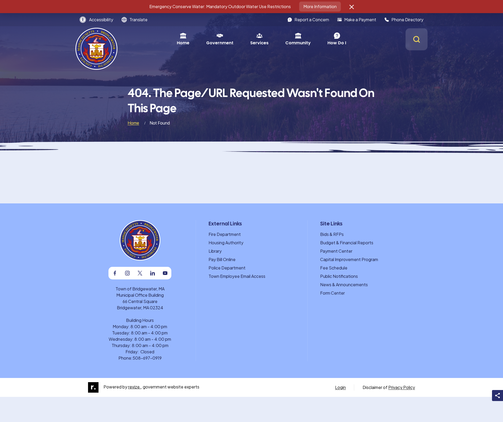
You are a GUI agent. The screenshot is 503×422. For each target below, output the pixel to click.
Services (259, 43)
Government (219, 43)
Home (183, 43)
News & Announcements (344, 284)
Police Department (227, 267)
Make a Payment (360, 19)
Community (298, 43)
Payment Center (336, 251)
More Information (320, 6)
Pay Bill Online (222, 259)
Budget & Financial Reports (346, 242)
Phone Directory (407, 19)
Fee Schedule (333, 267)
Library (215, 251)
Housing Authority (226, 242)
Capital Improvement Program (349, 259)
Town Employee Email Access (237, 276)
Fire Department (225, 234)
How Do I (336, 43)
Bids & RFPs (332, 234)
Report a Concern (311, 19)
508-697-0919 (147, 358)
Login (340, 387)
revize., (135, 386)
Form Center (332, 293)
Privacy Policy (401, 387)
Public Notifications (339, 276)
